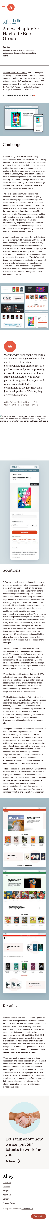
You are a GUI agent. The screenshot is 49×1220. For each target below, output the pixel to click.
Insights (6, 1191)
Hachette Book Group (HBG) (15, 72)
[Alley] (8, 1176)
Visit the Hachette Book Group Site (18, 95)
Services (6, 1186)
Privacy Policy (9, 1203)
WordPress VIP (27, 1209)
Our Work (7, 1182)
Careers (6, 1199)
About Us (7, 1195)
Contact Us (39, 1216)
